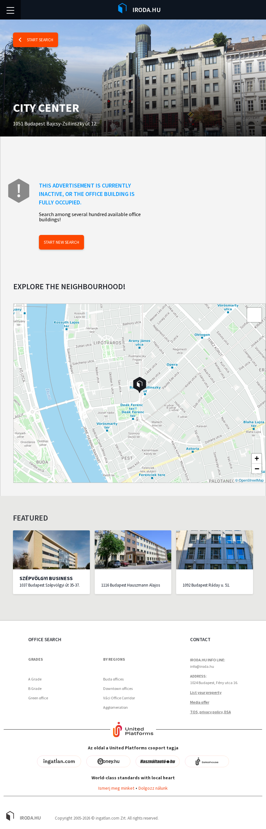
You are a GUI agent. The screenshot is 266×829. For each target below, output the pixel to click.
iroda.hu (146, 10)
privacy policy (211, 711)
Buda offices (113, 679)
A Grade (35, 679)
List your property (206, 692)
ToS (194, 711)
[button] (139, 385)
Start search (40, 40)
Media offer (199, 702)
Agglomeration (115, 707)
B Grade (35, 688)
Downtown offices (118, 688)
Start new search (61, 242)
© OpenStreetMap (249, 480)
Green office (38, 697)
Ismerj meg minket (116, 788)
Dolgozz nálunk (153, 788)
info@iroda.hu (202, 666)
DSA (227, 711)
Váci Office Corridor (119, 697)
